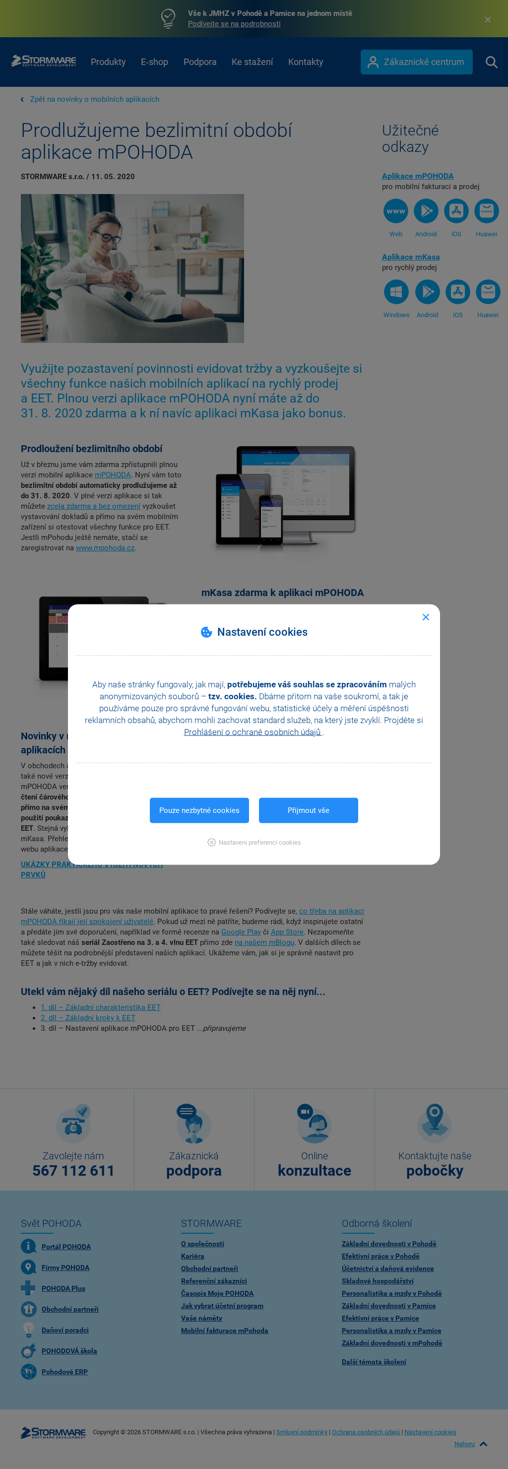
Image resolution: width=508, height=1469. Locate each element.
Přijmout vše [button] (308, 810)
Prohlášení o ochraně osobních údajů (253, 732)
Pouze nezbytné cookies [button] (199, 810)
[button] (254, 842)
